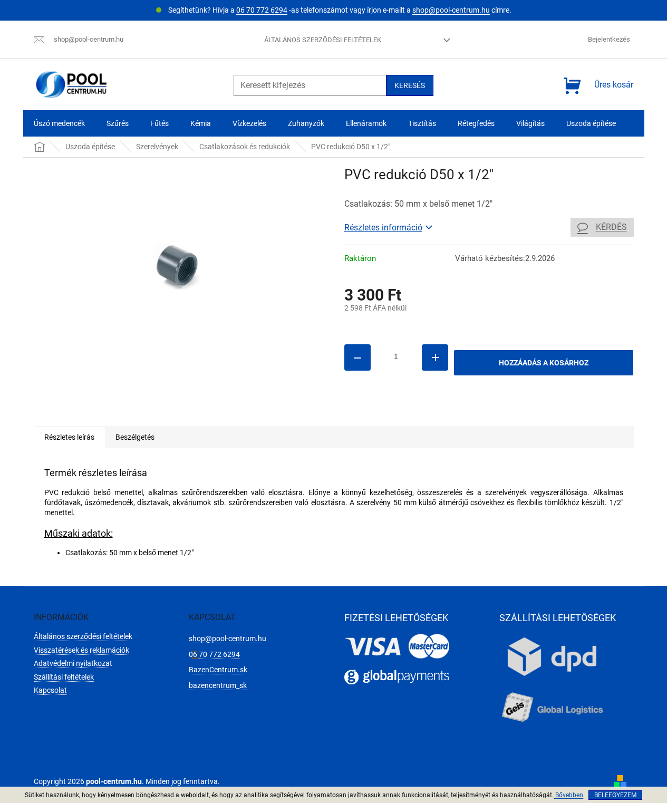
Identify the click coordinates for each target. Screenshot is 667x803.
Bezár (417, 411)
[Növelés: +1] (435, 357)
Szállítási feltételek (64, 677)
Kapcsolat (50, 690)
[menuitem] (59, 123)
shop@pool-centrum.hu (451, 10)
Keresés (409, 85)
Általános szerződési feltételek (322, 40)
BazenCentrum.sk (218, 669)
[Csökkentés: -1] (357, 357)
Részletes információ (383, 227)
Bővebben (568, 795)
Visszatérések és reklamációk (81, 650)
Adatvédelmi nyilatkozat (73, 663)
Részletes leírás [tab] (69, 437)
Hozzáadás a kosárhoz (543, 363)
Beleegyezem (615, 795)
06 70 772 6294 (261, 10)
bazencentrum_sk (218, 685)
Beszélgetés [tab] (134, 437)
